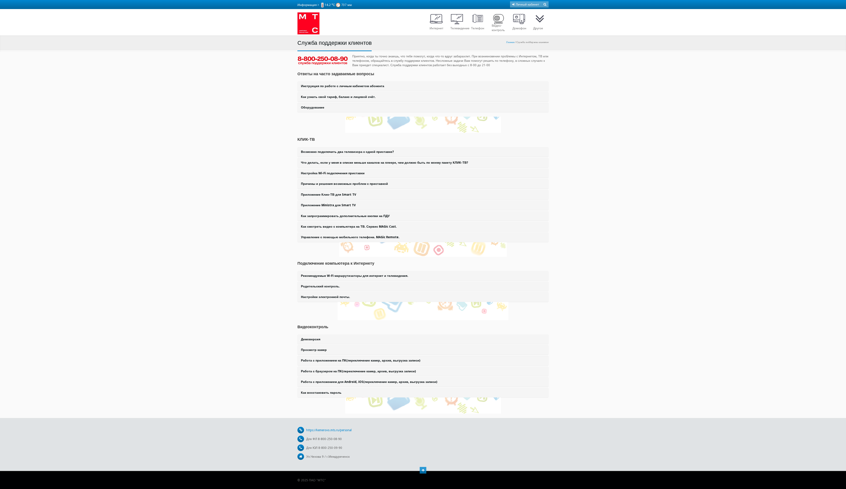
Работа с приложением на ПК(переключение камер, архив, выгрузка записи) (360, 360)
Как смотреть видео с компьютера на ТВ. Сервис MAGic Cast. (349, 226)
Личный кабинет (527, 4)
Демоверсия (310, 339)
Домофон (519, 28)
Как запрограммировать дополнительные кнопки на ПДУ (345, 216)
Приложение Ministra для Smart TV (328, 205)
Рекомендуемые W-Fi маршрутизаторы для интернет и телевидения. (354, 275)
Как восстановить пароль (321, 392)
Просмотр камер (314, 350)
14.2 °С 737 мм (338, 5)
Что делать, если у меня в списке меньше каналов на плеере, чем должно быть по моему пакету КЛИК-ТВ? (384, 162)
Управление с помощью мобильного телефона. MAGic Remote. (350, 237)
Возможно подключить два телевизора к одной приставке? (347, 152)
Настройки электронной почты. (325, 297)
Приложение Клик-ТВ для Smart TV (328, 194)
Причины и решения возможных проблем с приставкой (344, 183)
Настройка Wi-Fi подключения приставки (333, 173)
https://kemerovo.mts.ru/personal (329, 430)
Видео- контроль (498, 28)
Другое (538, 28)
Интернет (436, 28)
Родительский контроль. (320, 286)
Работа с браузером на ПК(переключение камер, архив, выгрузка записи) (358, 371)
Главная (510, 42)
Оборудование (312, 107)
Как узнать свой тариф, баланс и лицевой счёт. (338, 97)
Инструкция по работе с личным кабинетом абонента (342, 86)
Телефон (477, 28)
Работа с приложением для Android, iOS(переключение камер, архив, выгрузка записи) (369, 382)
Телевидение (458, 28)
